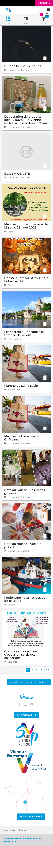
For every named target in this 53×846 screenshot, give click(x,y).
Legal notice (9, 830)
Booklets (9, 841)
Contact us (28, 715)
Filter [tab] (44, 23)
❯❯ (47, 670)
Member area (12, 838)
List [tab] (8, 23)
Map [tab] (25, 23)
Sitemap (22, 830)
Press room (33, 838)
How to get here (31, 816)
